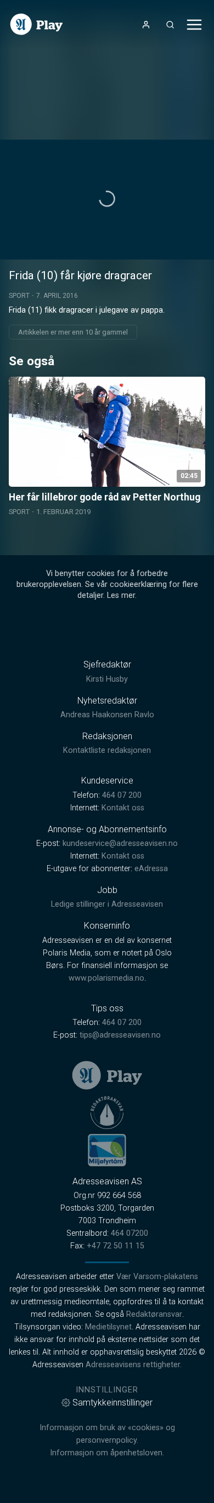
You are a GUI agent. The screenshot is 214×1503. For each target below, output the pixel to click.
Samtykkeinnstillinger (112, 1402)
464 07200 (129, 1233)
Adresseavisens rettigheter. (134, 1364)
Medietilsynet (108, 1327)
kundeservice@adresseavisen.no (120, 843)
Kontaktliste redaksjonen (107, 750)
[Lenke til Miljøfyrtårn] (107, 1149)
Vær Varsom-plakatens (157, 1276)
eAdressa (151, 868)
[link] (36, 24)
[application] (107, 200)
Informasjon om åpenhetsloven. (107, 1453)
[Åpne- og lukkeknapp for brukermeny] (146, 25)
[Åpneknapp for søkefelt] (170, 25)
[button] (107, 199)
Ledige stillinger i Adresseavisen (107, 904)
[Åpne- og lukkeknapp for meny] (194, 25)
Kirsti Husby (107, 679)
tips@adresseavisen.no (120, 1035)
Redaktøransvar (154, 1314)
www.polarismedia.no (106, 978)
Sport (19, 296)
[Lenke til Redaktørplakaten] (107, 1112)
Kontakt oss (123, 808)
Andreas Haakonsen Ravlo (107, 714)
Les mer (121, 595)
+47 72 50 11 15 (115, 1246)
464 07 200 (122, 795)
